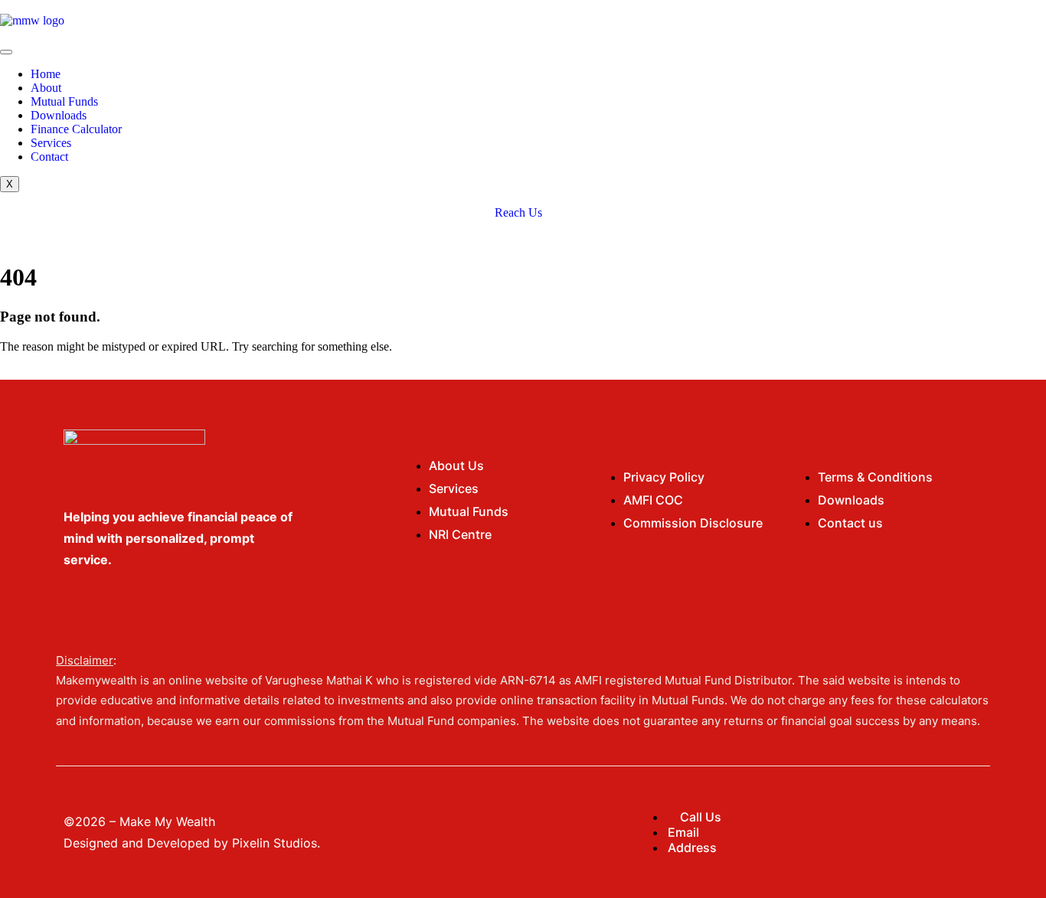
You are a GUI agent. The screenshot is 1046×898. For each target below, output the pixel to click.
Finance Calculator (76, 129)
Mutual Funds (64, 101)
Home (45, 73)
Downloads (59, 115)
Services (51, 142)
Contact (49, 156)
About (46, 87)
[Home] (32, 20)
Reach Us (518, 212)
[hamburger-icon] (6, 52)
